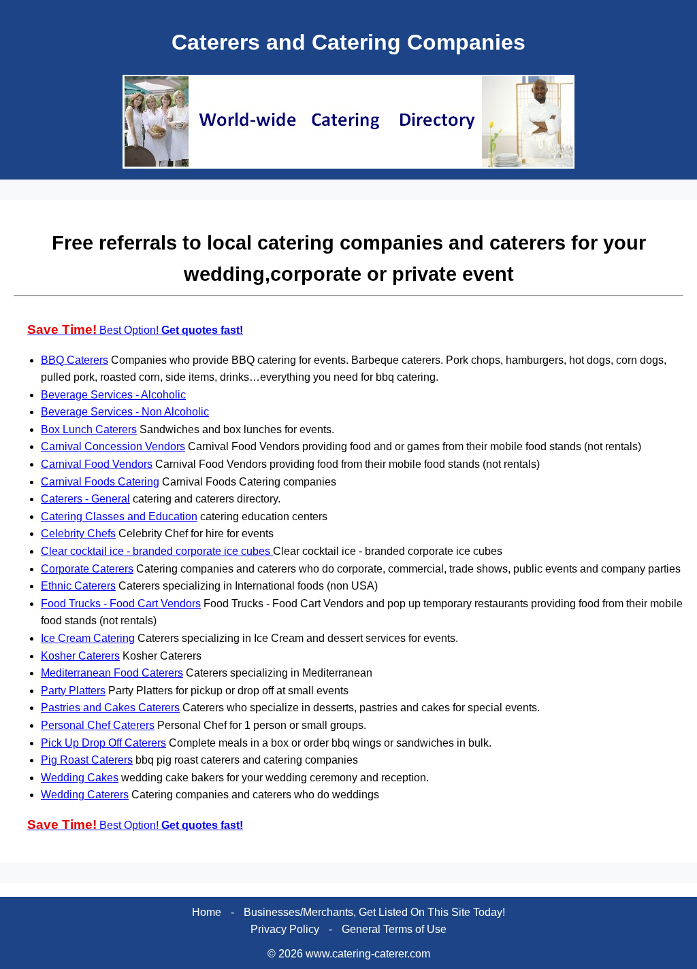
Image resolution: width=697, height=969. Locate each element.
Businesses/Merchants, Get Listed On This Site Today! (374, 912)
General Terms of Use (394, 929)
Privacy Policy (284, 929)
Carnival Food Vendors (96, 464)
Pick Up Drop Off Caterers (103, 743)
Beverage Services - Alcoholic (113, 395)
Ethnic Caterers (78, 586)
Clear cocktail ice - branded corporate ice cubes (157, 551)
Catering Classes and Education (119, 516)
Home (206, 912)
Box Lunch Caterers (89, 429)
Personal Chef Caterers (98, 725)
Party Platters (73, 690)
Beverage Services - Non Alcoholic (125, 412)
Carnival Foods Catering (100, 482)
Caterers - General (85, 499)
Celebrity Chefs (78, 533)
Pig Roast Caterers (87, 760)
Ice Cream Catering (88, 638)
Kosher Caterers (80, 656)
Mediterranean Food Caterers (112, 673)
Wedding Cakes (79, 777)
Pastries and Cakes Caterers (110, 707)
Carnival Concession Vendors (113, 446)
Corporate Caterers (87, 569)
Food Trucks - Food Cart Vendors (121, 603)
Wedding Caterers (85, 794)
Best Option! (135, 330)
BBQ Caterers (74, 360)
